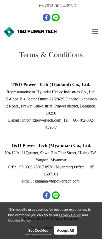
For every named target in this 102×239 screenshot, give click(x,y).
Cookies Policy (19, 220)
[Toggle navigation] (95, 32)
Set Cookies (38, 230)
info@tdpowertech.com (41, 120)
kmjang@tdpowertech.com (57, 181)
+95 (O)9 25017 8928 (35, 167)
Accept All (65, 230)
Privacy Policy (70, 214)
